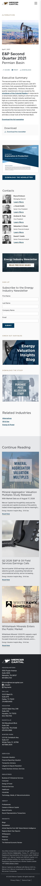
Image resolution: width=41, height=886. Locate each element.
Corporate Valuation (8, 757)
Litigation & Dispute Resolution (12, 766)
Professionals (6, 804)
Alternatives (7, 418)
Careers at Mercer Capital (10, 807)
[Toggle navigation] (36, 3)
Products (5, 839)
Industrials (5, 792)
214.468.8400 (7, 701)
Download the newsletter (16, 132)
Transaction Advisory (9, 763)
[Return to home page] (10, 3)
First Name (6, 296)
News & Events (7, 810)
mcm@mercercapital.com (13, 682)
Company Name (8, 310)
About (5, 801)
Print (15, 70)
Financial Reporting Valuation (11, 760)
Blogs (4, 822)
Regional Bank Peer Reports (11, 831)
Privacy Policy (15, 880)
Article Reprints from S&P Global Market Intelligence (19, 828)
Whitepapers (6, 834)
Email (4, 317)
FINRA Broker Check (11, 863)
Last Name (6, 303)
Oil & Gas (5, 421)
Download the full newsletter (13, 119)
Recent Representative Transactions (13, 813)
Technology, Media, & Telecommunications (16, 795)
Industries (7, 774)
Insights (6, 819)
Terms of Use (26, 880)
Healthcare (5, 789)
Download (26, 70)
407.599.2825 (7, 745)
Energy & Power (8, 425)
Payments (7, 687)
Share (7, 70)
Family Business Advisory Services (13, 769)
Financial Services (8, 786)
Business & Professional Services (12, 778)
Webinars (5, 837)
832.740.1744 (7, 716)
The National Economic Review (12, 842)
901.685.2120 (7, 678)
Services (6, 753)
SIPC (19, 853)
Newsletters (6, 825)
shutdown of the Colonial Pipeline (15, 93)
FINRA (15, 853)
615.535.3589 (7, 730)
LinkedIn (7, 685)
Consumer (5, 781)
